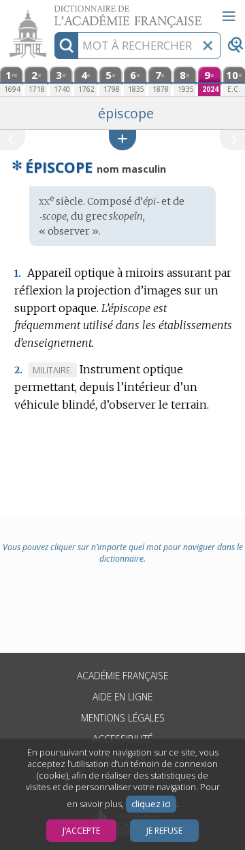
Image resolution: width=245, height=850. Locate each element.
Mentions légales (123, 717)
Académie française (122, 675)
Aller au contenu (52, 12)
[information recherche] (66, 45)
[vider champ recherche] (207, 45)
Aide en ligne (122, 696)
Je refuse (164, 830)
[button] (122, 140)
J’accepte (81, 830)
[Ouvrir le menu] (228, 16)
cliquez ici (151, 804)
